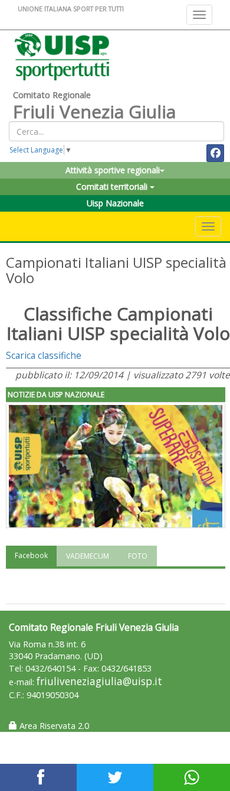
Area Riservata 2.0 (53, 725)
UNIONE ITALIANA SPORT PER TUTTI (71, 8)
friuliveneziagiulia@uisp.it (99, 681)
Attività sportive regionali (112, 170)
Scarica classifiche (43, 355)
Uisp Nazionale (115, 203)
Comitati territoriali (113, 186)
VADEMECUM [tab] (87, 556)
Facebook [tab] (31, 555)
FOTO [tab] (137, 556)
